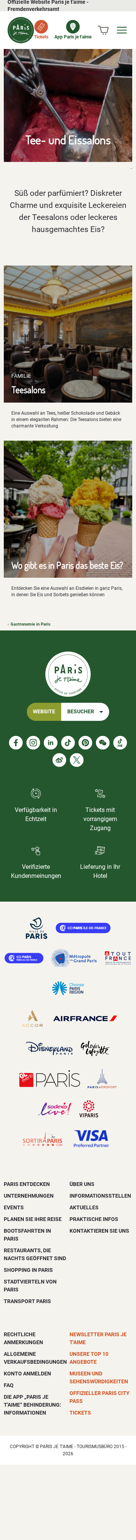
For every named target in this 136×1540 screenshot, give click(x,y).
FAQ (9, 1385)
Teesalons (28, 389)
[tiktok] (68, 742)
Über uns (82, 1184)
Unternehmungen (29, 1196)
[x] (76, 760)
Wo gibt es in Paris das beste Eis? (67, 565)
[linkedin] (50, 742)
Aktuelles (84, 1207)
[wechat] (103, 742)
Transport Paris (27, 1301)
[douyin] (120, 742)
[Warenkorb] (103, 30)
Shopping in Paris (28, 1270)
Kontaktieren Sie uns (99, 1231)
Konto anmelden (27, 1374)
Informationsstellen (100, 1196)
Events (14, 1207)
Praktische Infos (94, 1219)
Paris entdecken (27, 1184)
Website (44, 711)
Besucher (80, 711)
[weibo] (59, 760)
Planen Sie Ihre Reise (33, 1219)
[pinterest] (85, 742)
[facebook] (16, 742)
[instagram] (33, 742)
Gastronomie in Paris (31, 624)
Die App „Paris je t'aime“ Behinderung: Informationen (32, 1405)
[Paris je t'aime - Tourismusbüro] (21, 30)
